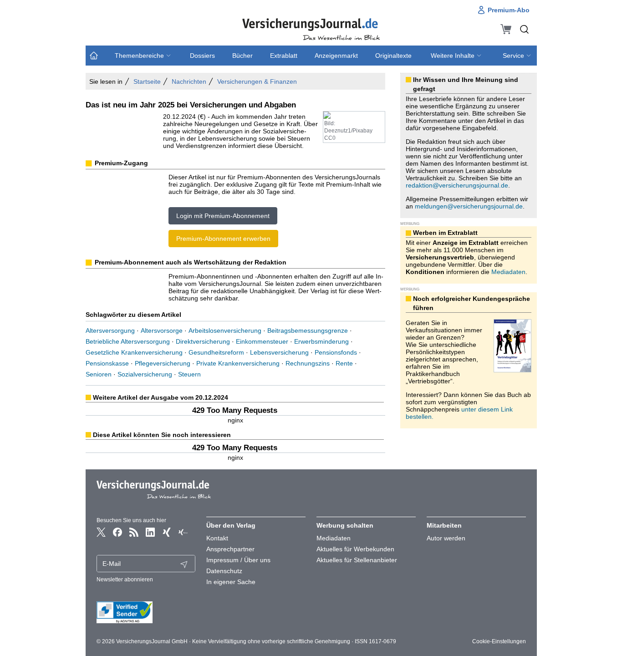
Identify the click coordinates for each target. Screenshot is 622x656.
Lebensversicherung (279, 352)
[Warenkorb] (505, 29)
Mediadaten (508, 271)
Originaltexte (393, 55)
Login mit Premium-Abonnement (223, 215)
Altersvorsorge (162, 330)
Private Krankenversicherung (238, 363)
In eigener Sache (230, 581)
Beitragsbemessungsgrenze (307, 330)
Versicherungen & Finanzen (257, 81)
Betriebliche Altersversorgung (128, 341)
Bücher (242, 55)
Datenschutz (224, 571)
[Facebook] (117, 532)
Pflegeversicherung (162, 363)
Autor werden (446, 538)
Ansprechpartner (230, 549)
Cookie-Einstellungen (499, 641)
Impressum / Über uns (238, 560)
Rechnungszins (308, 363)
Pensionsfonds (336, 352)
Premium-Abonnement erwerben (223, 238)
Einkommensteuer (262, 341)
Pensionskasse (107, 363)
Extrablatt (283, 55)
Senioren (99, 374)
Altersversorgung (110, 330)
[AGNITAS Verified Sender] (146, 612)
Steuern (189, 374)
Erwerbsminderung (321, 341)
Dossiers (202, 55)
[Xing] (166, 532)
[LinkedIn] (150, 532)
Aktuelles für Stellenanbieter (356, 560)
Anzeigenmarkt (336, 55)
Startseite (147, 81)
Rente (344, 363)
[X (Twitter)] (101, 532)
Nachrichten (189, 81)
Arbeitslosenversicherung (225, 330)
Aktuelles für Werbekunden (355, 549)
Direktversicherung (203, 341)
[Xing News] (183, 532)
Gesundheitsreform (216, 352)
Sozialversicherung (144, 374)
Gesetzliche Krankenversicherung (134, 352)
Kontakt (217, 538)
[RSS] (133, 532)
